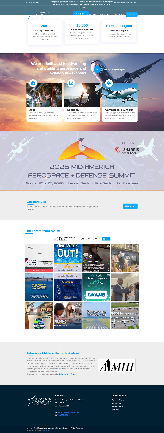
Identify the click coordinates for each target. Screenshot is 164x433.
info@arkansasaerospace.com (125, 3)
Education (118, 14)
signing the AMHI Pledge (67, 374)
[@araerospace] (56, 239)
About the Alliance (118, 400)
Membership (90, 14)
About (79, 14)
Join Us (132, 14)
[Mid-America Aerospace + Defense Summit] (82, 161)
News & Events (104, 14)
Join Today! (130, 206)
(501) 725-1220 (34, 3)
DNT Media (46, 431)
